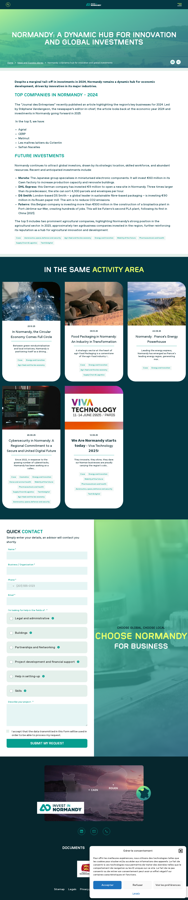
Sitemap (59, 889)
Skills (18, 690)
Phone (12, 580)
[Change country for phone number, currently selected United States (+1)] (11, 586)
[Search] (8, 4)
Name (12, 549)
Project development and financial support (45, 661)
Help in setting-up (27, 676)
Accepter (107, 885)
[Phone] (106, 831)
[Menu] (179, 4)
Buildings (21, 632)
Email (11, 595)
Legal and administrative (32, 618)
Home (10, 63)
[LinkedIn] (81, 831)
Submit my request (47, 743)
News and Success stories (30, 63)
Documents (73, 848)
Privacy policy (88, 889)
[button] (180, 851)
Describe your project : (20, 702)
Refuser (138, 885)
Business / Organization (21, 564)
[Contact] (94, 831)
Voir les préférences (168, 885)
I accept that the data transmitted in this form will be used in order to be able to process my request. (49, 733)
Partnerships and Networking (35, 647)
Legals (136, 893)
